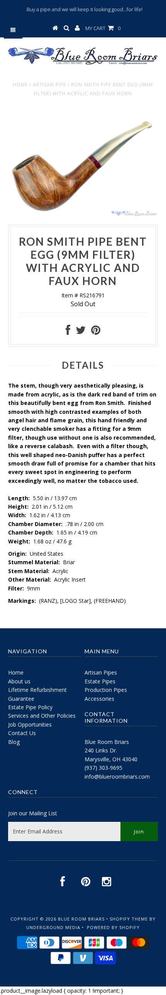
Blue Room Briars (107, 741)
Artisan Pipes (101, 672)
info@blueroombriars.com (117, 776)
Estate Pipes (100, 681)
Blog (14, 741)
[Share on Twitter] (81, 332)
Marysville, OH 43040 (111, 759)
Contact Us (22, 733)
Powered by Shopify (113, 927)
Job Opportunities (30, 724)
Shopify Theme (129, 919)
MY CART (102, 28)
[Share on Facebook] (68, 332)
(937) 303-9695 (103, 767)
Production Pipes (106, 689)
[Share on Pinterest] (95, 332)
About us (19, 681)
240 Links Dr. (101, 750)
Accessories (99, 698)
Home (20, 84)
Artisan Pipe (49, 84)
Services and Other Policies (42, 715)
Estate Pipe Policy (30, 707)
